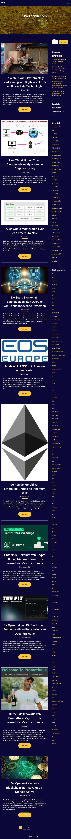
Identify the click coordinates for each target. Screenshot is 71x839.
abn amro (55, 281)
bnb (53, 376)
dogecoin (54, 471)
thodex (54, 673)
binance (54, 323)
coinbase (54, 422)
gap (53, 528)
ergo (53, 500)
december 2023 (56, 240)
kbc (53, 570)
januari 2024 (55, 236)
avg (53, 309)
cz (52, 450)
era (53, 496)
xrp (53, 740)
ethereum (55, 507)
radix (53, 634)
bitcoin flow (55, 344)
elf (53, 482)
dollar (53, 475)
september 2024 (57, 208)
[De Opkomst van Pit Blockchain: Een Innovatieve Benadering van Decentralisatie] (24, 608)
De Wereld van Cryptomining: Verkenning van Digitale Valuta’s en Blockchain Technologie (25, 82)
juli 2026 (54, 130)
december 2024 (56, 197)
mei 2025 (55, 180)
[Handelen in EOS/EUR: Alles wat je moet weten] (24, 350)
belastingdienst (56, 320)
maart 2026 (55, 144)
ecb (53, 478)
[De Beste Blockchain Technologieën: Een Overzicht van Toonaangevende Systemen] (24, 280)
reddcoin (54, 641)
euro (53, 517)
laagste (54, 581)
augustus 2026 (56, 127)
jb (52, 563)
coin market (55, 415)
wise (53, 722)
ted (53, 659)
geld (53, 531)
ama (53, 291)
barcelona (55, 316)
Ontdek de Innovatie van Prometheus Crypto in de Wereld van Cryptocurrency (25, 718)
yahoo (54, 743)
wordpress (55, 729)
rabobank (55, 630)
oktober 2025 (56, 162)
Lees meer (25, 109)
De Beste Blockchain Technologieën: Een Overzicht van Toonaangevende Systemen (25, 302)
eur (53, 514)
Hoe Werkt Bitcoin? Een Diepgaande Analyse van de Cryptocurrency (25, 164)
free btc (54, 524)
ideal (53, 553)
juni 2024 (54, 218)
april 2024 (55, 226)
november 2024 (56, 201)
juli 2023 (54, 257)
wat (53, 715)
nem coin (54, 602)
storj (53, 652)
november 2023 (56, 243)
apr (53, 295)
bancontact (55, 312)
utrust (54, 690)
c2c (53, 387)
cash (53, 390)
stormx (54, 655)
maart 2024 (55, 229)
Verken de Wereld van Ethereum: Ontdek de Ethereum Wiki (24, 489)
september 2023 (57, 250)
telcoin (54, 662)
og (53, 606)
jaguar (54, 560)
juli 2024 (54, 215)
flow (53, 521)
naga (53, 599)
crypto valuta (56, 443)
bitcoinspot (55, 358)
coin (53, 408)
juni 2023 (54, 261)
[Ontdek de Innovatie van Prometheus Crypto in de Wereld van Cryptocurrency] (24, 688)
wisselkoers (55, 726)
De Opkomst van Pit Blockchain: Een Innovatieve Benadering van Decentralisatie (25, 629)
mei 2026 (55, 137)
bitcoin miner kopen (58, 351)
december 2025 (56, 155)
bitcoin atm (55, 334)
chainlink (54, 397)
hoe (53, 539)
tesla (53, 669)
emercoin (55, 486)
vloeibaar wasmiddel (58, 701)
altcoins (54, 288)
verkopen (55, 694)
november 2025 (56, 158)
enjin (53, 493)
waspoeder (55, 712)
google (54, 535)
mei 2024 (55, 222)
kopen (54, 574)
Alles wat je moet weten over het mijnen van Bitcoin (59, 61)
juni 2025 (54, 176)
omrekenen (55, 609)
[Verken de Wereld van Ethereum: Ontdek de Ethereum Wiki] (24, 442)
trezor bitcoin (56, 676)
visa (53, 697)
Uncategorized (56, 683)
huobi (53, 549)
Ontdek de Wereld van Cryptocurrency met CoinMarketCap (58, 93)
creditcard (55, 440)
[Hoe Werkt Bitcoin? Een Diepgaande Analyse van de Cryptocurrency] (24, 138)
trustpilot (54, 680)
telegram (54, 666)
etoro (53, 510)
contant (54, 433)
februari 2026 (56, 148)
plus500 (54, 623)
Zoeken (54, 39)
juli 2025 (54, 173)
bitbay (54, 327)
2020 (53, 277)
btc (53, 380)
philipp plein (55, 616)
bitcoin (54, 330)
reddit (53, 644)
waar (53, 708)
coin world (55, 418)
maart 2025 (55, 187)
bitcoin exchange (57, 341)
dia (53, 461)
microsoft (55, 595)
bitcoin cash (55, 337)
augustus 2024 (56, 211)
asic (53, 305)
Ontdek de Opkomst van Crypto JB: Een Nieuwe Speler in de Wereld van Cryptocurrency (24, 559)
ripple (53, 648)
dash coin (55, 457)
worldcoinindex (56, 733)
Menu (3, 3)
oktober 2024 (56, 204)
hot (53, 546)
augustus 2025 (56, 169)
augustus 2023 (56, 254)
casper (54, 394)
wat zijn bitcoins (56, 719)
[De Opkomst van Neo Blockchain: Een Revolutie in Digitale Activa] (24, 768)
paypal (54, 613)
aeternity (54, 284)
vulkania (54, 705)
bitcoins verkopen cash (58, 355)
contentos (55, 436)
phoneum (55, 620)
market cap (55, 592)
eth (53, 503)
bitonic (54, 365)
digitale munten (56, 464)
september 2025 (57, 165)
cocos (53, 404)
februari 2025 (56, 190)
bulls (53, 383)
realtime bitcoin (56, 637)
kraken (54, 577)
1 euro (54, 274)
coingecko (55, 426)
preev (53, 627)
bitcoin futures (56, 348)
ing (53, 556)
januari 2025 (55, 194)
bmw (53, 373)
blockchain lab (56, 369)
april (53, 298)
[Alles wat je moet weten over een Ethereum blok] (24, 212)
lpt (53, 588)
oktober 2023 (56, 247)
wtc (53, 736)
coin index (55, 411)
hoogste (54, 542)
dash (53, 454)
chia (53, 401)
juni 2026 (54, 134)
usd (53, 687)
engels (54, 489)
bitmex (54, 362)
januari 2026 (55, 151)
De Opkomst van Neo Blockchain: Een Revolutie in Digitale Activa (24, 788)
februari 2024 (56, 233)
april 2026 (55, 141)
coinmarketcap (56, 429)
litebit (53, 584)
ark (53, 302)
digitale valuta (56, 468)
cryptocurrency (56, 447)
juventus (54, 567)
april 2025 (55, 183)
